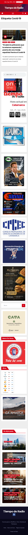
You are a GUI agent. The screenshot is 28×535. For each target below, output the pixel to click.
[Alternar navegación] (13, 13)
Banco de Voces (11, 527)
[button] (22, 13)
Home (5, 527)
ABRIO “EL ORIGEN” (13, 463)
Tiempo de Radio (14, 7)
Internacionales (8, 441)
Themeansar (14, 524)
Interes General (15, 459)
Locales (6, 461)
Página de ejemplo (20, 527)
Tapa (9, 42)
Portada (5, 42)
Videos (13, 42)
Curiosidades (7, 459)
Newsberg (22, 522)
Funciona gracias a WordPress (9, 522)
